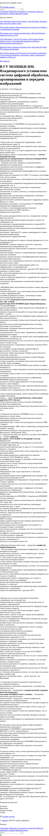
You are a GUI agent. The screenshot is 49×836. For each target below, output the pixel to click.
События (11, 14)
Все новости (5, 61)
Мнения (19, 14)
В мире (25, 14)
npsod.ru (5, 820)
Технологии (22, 12)
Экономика (4, 12)
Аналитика (31, 12)
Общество (13, 12)
